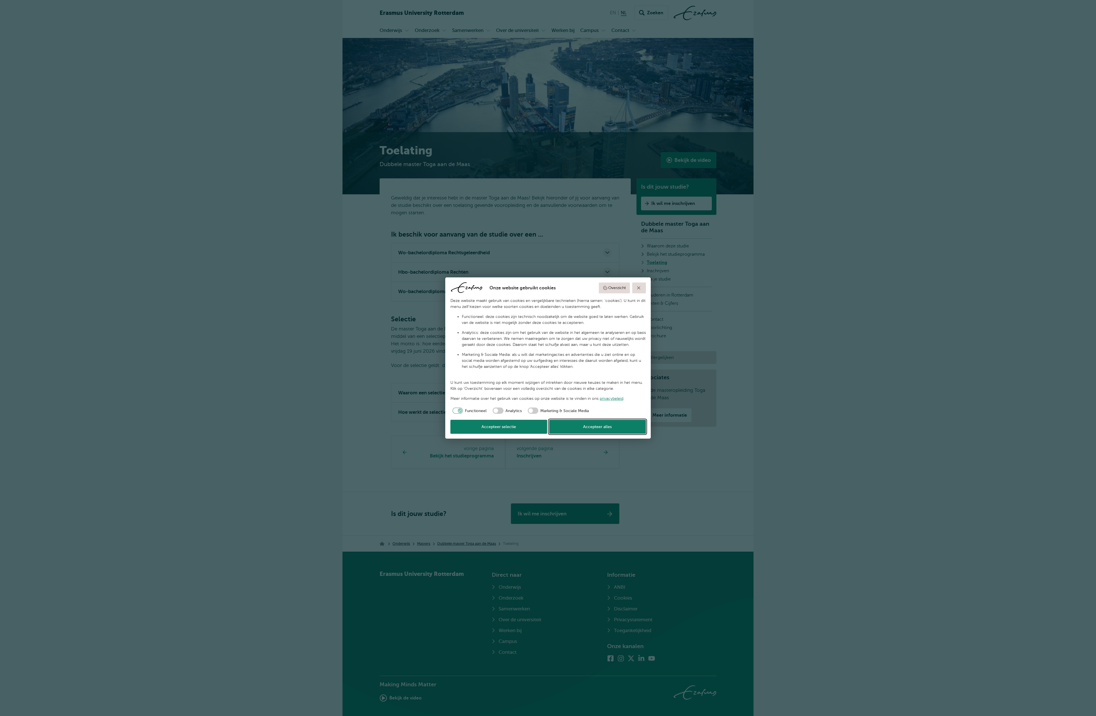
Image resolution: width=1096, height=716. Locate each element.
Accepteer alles (597, 427)
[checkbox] (468, 411)
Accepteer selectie (498, 427)
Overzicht (617, 288)
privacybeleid (611, 398)
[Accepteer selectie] (639, 288)
